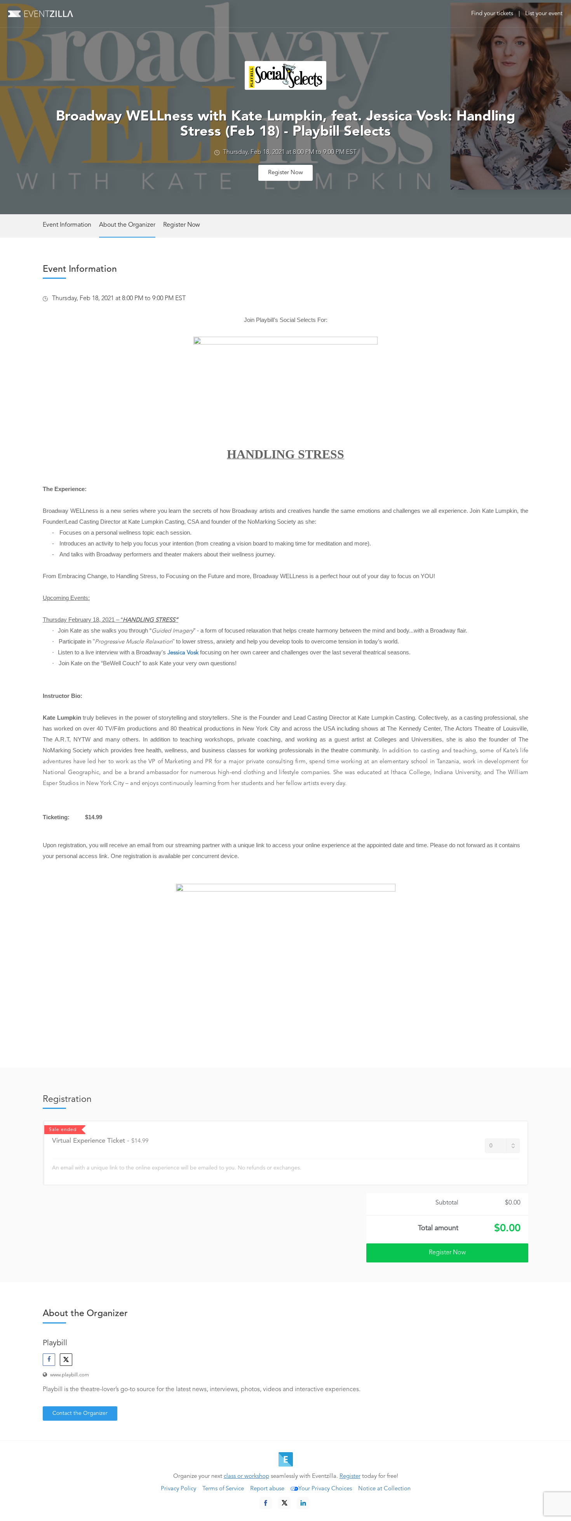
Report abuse (267, 1489)
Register (349, 1476)
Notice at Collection (384, 1489)
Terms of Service (223, 1489)
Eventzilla (40, 13)
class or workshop (246, 1476)
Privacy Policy (178, 1489)
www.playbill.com (69, 1375)
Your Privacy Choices (325, 1489)
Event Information (67, 225)
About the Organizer (127, 225)
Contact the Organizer (80, 1413)
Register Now (285, 173)
